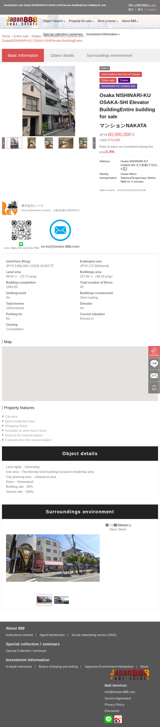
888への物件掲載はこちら (142, 5)
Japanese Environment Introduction (108, 666)
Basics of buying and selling (58, 666)
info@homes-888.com (120, 692)
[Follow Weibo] (118, 719)
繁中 (131, 9)
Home (6, 36)
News (144, 666)
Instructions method (19, 635)
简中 (140, 9)
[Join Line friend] (108, 719)
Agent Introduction (52, 635)
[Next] (94, 143)
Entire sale (21, 36)
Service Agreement (118, 698)
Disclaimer (112, 711)
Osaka (36, 36)
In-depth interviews (19, 666)
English (151, 9)
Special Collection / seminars (26, 650)
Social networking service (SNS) (94, 635)
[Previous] (3, 143)
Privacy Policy (114, 704)
